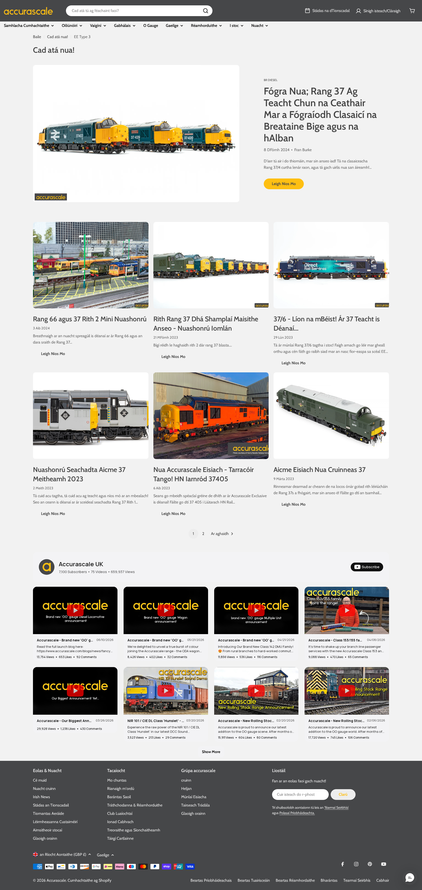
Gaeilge (103, 855)
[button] (409, 877)
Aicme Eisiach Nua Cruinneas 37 (320, 469)
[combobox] (139, 10)
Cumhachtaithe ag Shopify (89, 880)
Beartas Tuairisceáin (254, 880)
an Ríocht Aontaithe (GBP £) (63, 854)
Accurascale (56, 880)
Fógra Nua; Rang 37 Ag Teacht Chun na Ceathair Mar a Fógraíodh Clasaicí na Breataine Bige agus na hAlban (320, 114)
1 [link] (193, 533)
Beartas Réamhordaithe (295, 880)
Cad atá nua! (57, 36)
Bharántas (329, 880)
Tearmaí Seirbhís (356, 880)
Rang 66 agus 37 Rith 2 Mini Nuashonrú (90, 319)
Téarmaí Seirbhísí (336, 807)
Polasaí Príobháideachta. (297, 813)
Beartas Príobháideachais (211, 880)
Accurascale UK (81, 564)
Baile (37, 36)
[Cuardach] (206, 11)
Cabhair (382, 880)
